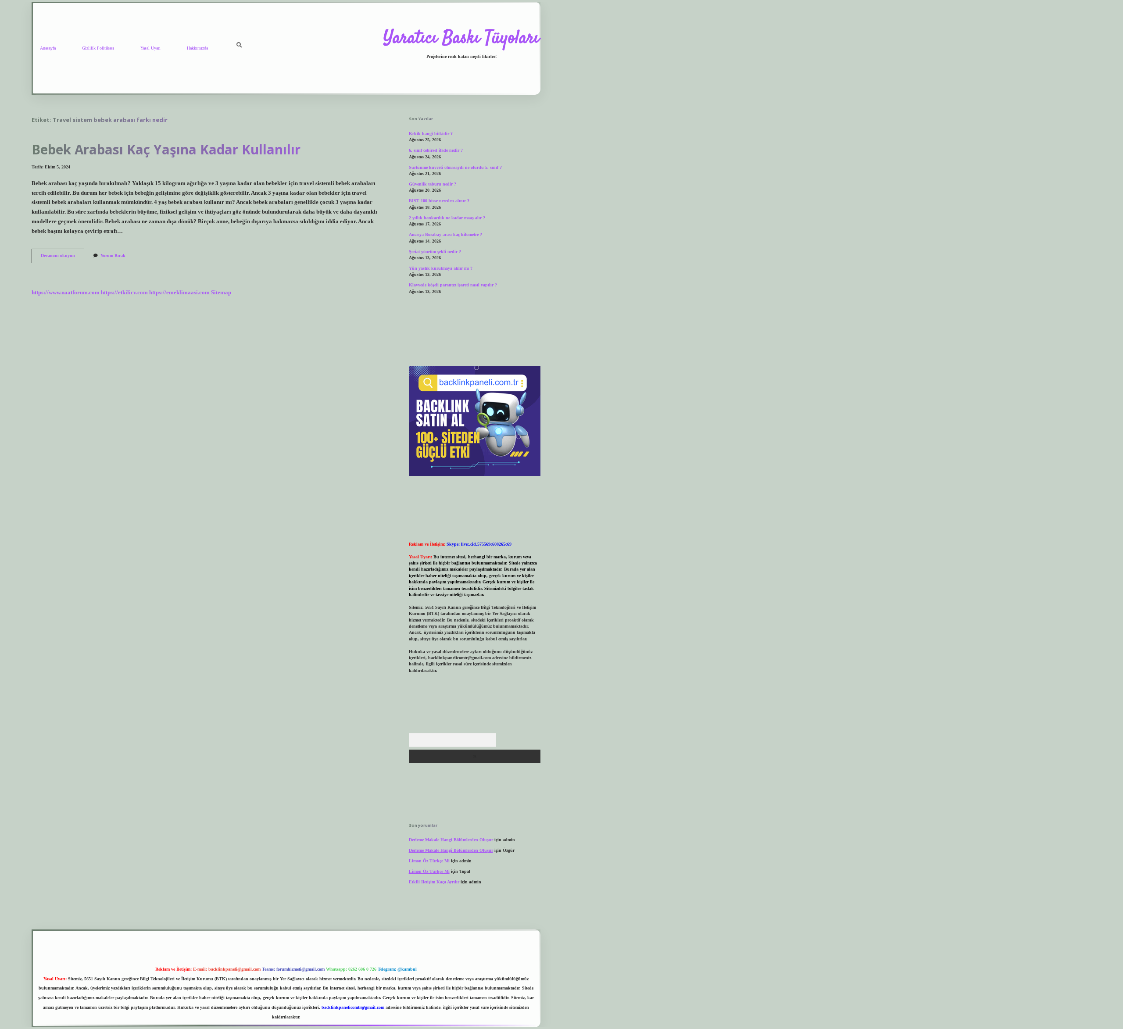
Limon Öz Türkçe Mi (429, 860)
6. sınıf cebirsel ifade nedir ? (436, 150)
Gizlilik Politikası (98, 48)
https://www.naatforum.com (66, 292)
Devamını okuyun (62, 258)
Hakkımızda (197, 48)
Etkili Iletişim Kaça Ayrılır (434, 881)
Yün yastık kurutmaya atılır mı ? (440, 268)
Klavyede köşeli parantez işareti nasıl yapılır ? (453, 284)
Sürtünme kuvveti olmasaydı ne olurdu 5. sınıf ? (455, 167)
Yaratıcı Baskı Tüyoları (461, 38)
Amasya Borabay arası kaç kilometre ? (445, 234)
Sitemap (221, 292)
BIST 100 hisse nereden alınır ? (439, 200)
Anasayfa (48, 48)
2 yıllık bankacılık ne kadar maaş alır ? (447, 217)
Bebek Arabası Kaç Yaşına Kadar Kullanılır (166, 149)
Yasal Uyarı (150, 48)
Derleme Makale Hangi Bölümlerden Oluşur (451, 839)
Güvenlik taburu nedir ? (432, 184)
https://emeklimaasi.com (179, 292)
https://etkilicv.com (124, 292)
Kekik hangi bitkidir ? (431, 133)
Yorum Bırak (112, 255)
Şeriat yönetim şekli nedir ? (435, 251)
